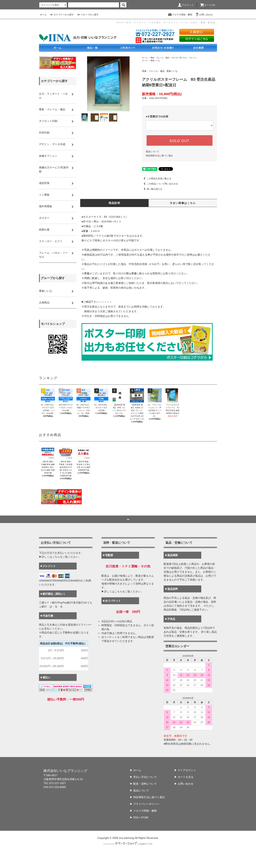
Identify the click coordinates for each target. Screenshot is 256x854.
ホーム (43, 14)
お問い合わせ (206, 14)
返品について (152, 151)
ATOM (144, 817)
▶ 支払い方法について (143, 776)
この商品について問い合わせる (162, 183)
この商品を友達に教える (159, 178)
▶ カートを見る (183, 776)
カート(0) (209, 5)
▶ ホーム (135, 770)
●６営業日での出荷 (157, 116)
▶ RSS (134, 817)
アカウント (188, 5)
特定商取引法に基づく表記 (159, 155)
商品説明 (114, 202)
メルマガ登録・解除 (182, 14)
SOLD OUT (179, 140)
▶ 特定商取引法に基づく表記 (147, 797)
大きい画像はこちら (183, 202)
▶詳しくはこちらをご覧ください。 (60, 556)
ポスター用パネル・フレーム (184, 58)
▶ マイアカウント (185, 770)
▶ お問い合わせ (183, 783)
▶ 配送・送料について (143, 783)
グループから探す (90, 14)
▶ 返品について (139, 790)
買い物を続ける (154, 189)
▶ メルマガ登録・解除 (143, 810)
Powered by (108, 844)
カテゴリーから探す (64, 14)
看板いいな (155, 60)
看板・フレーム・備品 (159, 58)
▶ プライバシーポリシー (144, 803)
